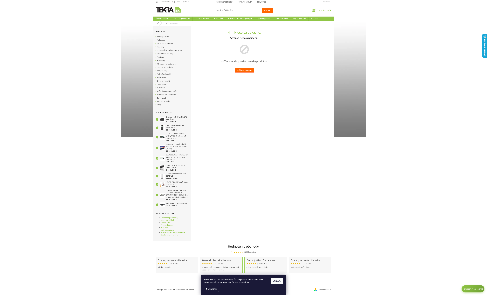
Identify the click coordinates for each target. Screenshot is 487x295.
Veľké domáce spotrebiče (167, 91)
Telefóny (160, 47)
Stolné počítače (163, 36)
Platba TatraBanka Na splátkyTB (173, 232)
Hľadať (267, 10)
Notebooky (161, 40)
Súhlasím (277, 281)
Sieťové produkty (164, 81)
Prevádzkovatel (167, 225)
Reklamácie (261, 2)
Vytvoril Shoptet (325, 290)
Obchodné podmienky (224, 2)
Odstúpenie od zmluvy (169, 235)
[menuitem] (161, 19)
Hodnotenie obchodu (243, 246)
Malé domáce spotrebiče (166, 94)
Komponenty (162, 70)
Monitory (160, 57)
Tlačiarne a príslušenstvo (166, 64)
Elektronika (161, 84)
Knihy (159, 105)
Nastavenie (211, 288)
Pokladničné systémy (165, 53)
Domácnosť (161, 98)
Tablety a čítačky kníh (165, 43)
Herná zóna (161, 77)
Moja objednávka (167, 230)
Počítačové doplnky (164, 74)
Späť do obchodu (244, 70)
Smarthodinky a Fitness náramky (169, 50)
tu (249, 282)
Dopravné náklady (245, 2)
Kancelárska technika (165, 67)
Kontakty (164, 227)
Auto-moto (161, 88)
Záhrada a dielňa (163, 101)
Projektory (161, 60)
